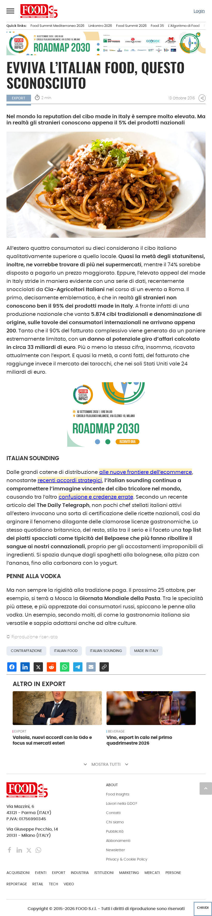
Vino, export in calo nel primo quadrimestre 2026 (139, 740)
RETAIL (37, 884)
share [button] (202, 98)
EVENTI (40, 872)
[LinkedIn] (20, 850)
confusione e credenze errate (96, 496)
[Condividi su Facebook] (12, 667)
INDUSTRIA (80, 872)
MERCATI (152, 872)
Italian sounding (106, 650)
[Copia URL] (104, 667)
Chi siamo (115, 822)
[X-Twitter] (29, 850)
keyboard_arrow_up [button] (206, 788)
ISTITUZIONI (103, 872)
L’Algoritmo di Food (184, 25)
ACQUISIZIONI (17, 872)
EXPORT (20, 731)
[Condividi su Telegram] (77, 667)
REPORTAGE (16, 884)
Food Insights (117, 794)
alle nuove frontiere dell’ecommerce (145, 472)
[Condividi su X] (38, 667)
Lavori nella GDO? (121, 803)
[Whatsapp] (38, 850)
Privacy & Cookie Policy (126, 859)
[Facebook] (10, 850)
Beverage (116, 731)
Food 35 (157, 25)
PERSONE (173, 872)
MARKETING (129, 872)
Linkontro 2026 (100, 25)
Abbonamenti (118, 840)
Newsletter (115, 850)
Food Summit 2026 (131, 25)
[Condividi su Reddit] (51, 667)
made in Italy (146, 650)
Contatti (113, 812)
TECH (53, 884)
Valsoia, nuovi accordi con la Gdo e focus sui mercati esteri (52, 740)
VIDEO (69, 884)
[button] (10, 11)
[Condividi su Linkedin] (25, 667)
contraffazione (26, 650)
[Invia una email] (91, 667)
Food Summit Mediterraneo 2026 (57, 25)
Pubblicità (114, 831)
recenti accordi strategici (70, 480)
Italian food (66, 650)
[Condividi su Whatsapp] (64, 667)
